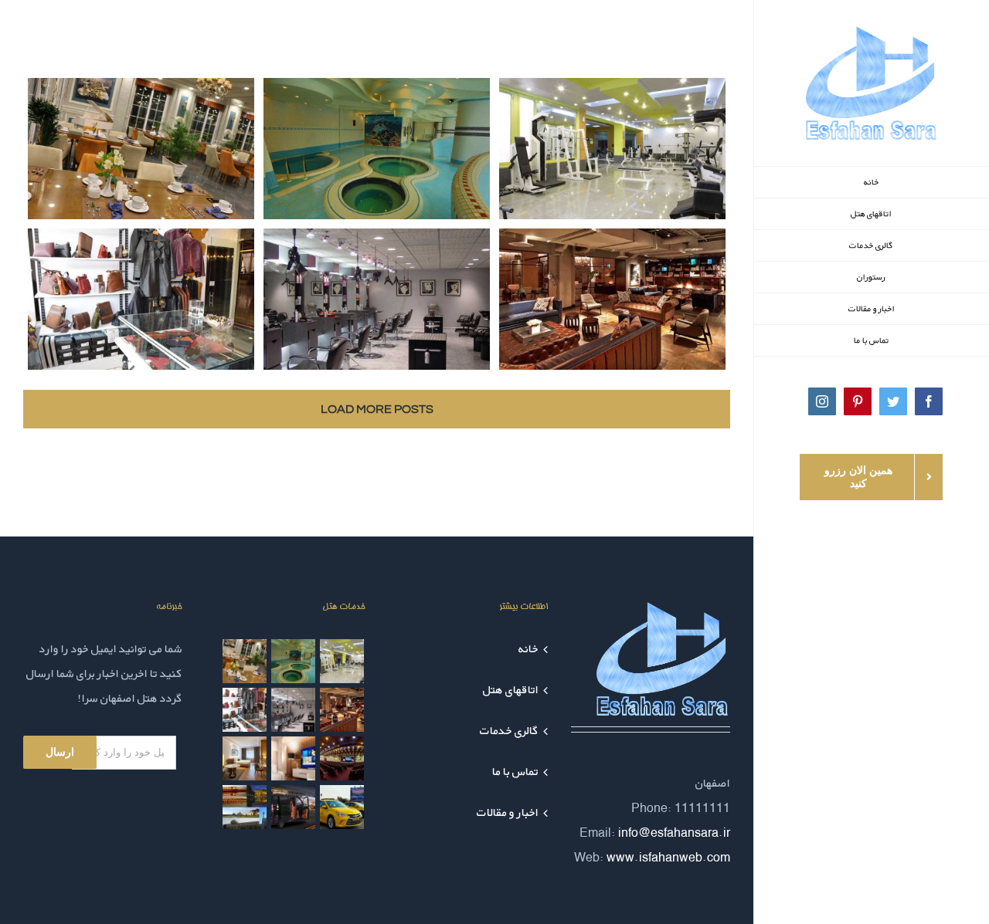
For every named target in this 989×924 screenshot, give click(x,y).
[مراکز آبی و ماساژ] (293, 661)
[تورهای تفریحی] (245, 807)
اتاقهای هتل (511, 690)
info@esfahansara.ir (674, 832)
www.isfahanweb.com (668, 857)
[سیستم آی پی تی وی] (293, 758)
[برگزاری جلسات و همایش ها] (342, 758)
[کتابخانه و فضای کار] (342, 709)
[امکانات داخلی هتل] (245, 758)
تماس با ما (515, 771)
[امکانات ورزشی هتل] (342, 661)
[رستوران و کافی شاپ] (245, 661)
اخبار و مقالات (508, 812)
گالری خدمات (509, 731)
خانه (528, 649)
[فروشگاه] (245, 709)
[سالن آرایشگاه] (293, 709)
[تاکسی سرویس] (342, 807)
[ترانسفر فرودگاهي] (293, 807)
